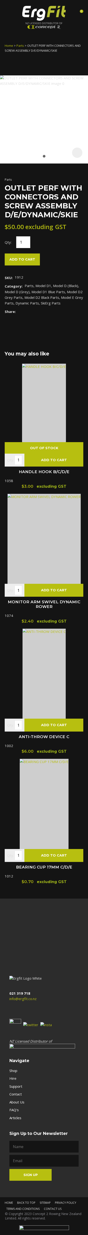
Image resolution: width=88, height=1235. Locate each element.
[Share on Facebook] (18, 311)
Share (10, 311)
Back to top (26, 1203)
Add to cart (22, 259)
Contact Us (52, 1209)
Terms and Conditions (23, 1209)
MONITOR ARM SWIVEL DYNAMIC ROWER (44, 604)
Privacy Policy (65, 1203)
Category (13, 286)
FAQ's (14, 1109)
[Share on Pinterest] (39, 311)
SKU (8, 277)
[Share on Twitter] (25, 311)
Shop (13, 1070)
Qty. (10, 460)
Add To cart (54, 460)
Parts (20, 45)
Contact (15, 1094)
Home (9, 45)
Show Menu (9, 12)
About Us (16, 1102)
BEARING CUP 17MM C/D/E (44, 867)
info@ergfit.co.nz (23, 998)
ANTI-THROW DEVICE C (44, 736)
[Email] (32, 311)
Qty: (8, 242)
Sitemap (45, 1203)
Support (15, 1086)
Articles (15, 1117)
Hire (12, 1078)
